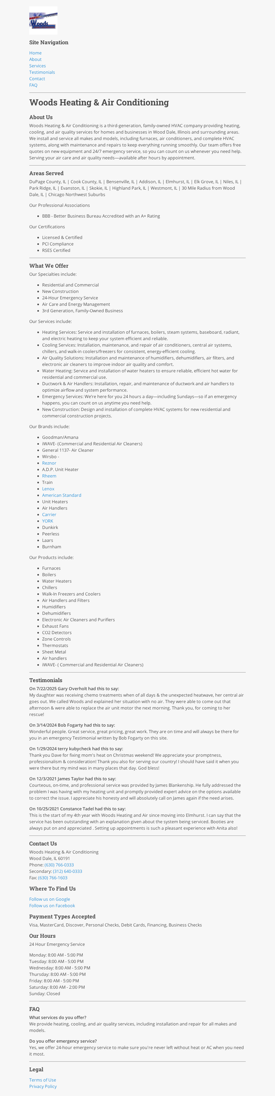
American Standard (61, 495)
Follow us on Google (49, 899)
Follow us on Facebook (52, 906)
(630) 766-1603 (52, 878)
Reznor (49, 463)
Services (37, 66)
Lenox (48, 489)
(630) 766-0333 (59, 865)
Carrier (49, 514)
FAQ (33, 85)
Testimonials (42, 72)
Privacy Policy (43, 1086)
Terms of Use (42, 1080)
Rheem (49, 476)
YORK (47, 521)
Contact (37, 79)
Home (35, 53)
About (35, 59)
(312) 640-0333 (67, 871)
